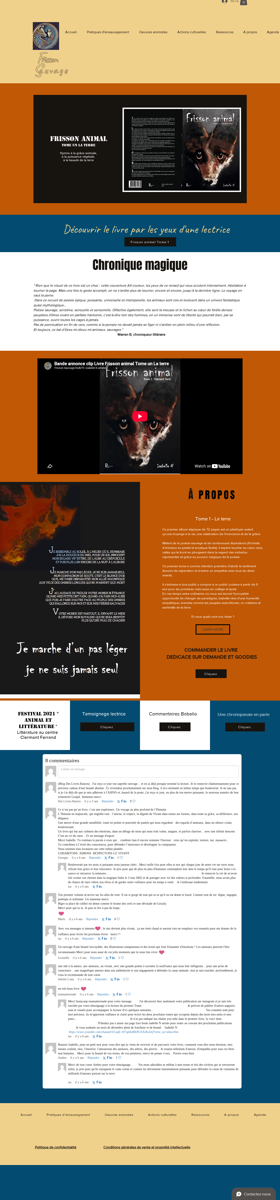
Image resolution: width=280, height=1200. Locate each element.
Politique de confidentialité (55, 1147)
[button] (213, 629)
